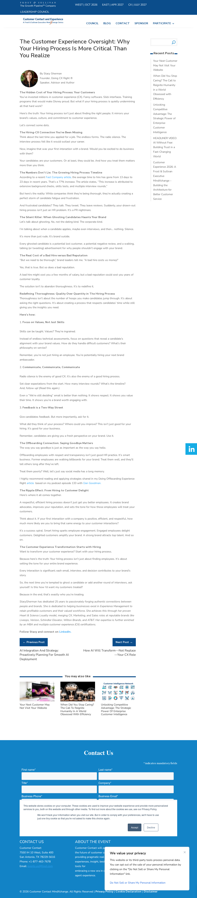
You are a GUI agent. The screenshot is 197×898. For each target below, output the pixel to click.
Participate (162, 23)
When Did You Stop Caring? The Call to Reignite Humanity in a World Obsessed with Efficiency (77, 709)
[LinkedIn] (191, 449)
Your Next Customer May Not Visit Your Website (35, 706)
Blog (107, 23)
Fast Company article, (59, 177)
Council (92, 23)
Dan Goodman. (92, 483)
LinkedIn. (65, 632)
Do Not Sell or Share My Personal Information (137, 883)
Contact (123, 23)
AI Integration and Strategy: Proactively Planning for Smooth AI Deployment (44, 654)
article (31, 483)
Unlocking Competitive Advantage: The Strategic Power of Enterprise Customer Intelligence (116, 709)
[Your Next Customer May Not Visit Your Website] (37, 700)
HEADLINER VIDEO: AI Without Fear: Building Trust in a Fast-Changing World (165, 147)
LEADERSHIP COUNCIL (34, 12)
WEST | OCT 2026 (86, 5)
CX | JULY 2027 (137, 5)
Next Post (124, 642)
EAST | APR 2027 (113, 5)
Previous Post (34, 642)
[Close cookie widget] (184, 852)
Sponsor (141, 23)
